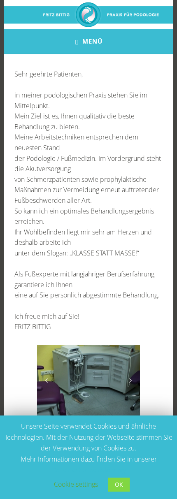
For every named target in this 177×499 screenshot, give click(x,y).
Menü (92, 41)
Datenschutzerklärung (88, 469)
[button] (46, 380)
